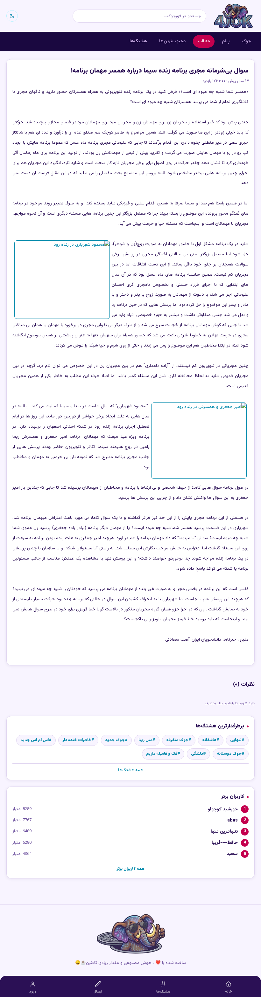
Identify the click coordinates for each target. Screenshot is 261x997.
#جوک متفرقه (178, 740)
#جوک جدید (116, 740)
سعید (232, 853)
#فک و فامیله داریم (163, 754)
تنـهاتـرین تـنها (224, 831)
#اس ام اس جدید (36, 740)
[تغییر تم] (12, 16)
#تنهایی (237, 740)
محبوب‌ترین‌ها (172, 41)
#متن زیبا (146, 740)
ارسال (98, 991)
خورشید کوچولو (223, 809)
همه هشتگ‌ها (130, 770)
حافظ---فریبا (225, 842)
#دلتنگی (198, 754)
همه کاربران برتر (130, 869)
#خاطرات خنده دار (78, 740)
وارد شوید (247, 703)
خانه (228, 991)
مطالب (204, 41)
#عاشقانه (210, 740)
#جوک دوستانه (230, 754)
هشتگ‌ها (138, 41)
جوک (246, 41)
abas (232, 820)
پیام (225, 41)
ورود (32, 991)
